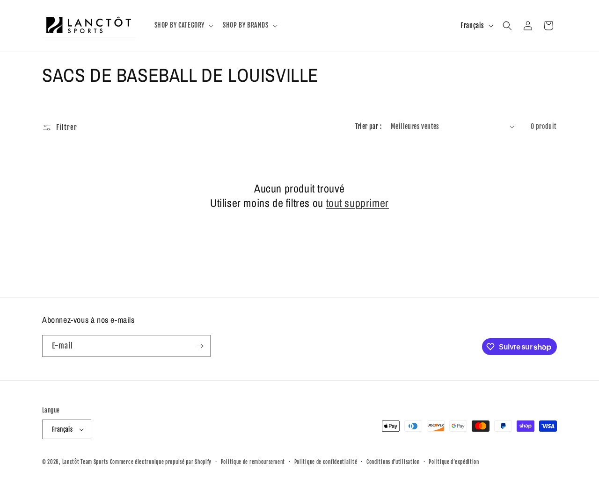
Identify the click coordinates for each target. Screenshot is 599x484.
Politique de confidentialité (326, 462)
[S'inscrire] (200, 346)
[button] (183, 25)
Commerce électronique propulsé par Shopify (161, 462)
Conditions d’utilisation (393, 462)
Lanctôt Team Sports (85, 462)
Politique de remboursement (253, 462)
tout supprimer (357, 203)
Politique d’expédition (454, 462)
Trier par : (368, 126)
